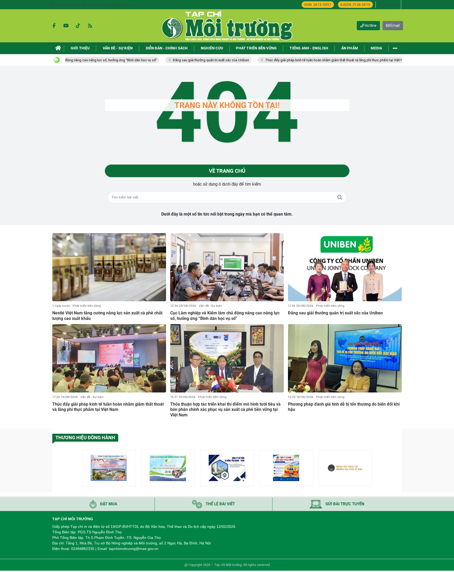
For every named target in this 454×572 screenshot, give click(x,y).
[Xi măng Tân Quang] (227, 468)
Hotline (370, 25)
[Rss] (90, 26)
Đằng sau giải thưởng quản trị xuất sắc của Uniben (191, 60)
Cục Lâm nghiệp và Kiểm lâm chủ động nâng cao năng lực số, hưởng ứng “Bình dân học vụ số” (225, 315)
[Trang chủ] (58, 48)
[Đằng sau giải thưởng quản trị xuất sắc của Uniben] (345, 267)
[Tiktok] (78, 26)
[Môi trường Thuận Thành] (168, 468)
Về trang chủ (227, 171)
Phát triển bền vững (87, 306)
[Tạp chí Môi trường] (227, 25)
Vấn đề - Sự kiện (210, 306)
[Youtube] (66, 26)
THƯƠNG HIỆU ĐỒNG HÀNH (85, 437)
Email (395, 25)
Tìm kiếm (339, 197)
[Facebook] (54, 26)
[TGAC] (345, 468)
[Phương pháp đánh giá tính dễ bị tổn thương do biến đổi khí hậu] (345, 358)
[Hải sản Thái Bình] (286, 468)
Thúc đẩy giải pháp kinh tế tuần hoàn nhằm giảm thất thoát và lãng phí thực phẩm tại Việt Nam (316, 60)
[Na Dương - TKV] (109, 468)
